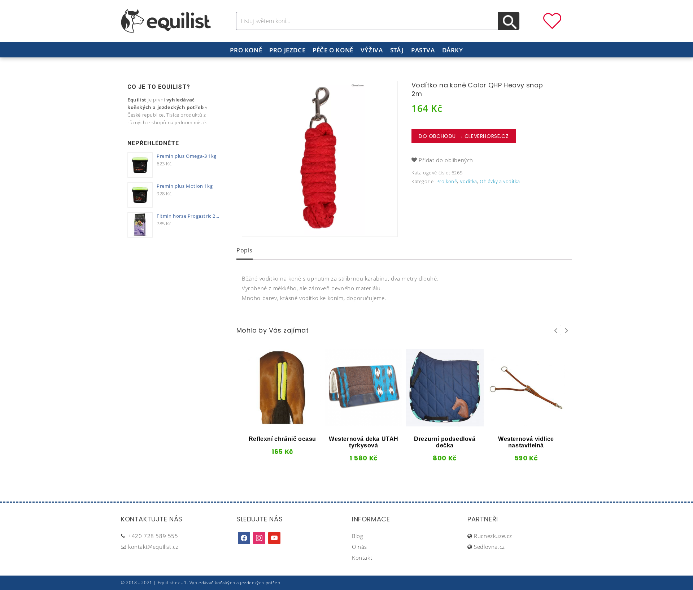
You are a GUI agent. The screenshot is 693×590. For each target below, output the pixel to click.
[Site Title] (166, 20)
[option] (320, 159)
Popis (244, 250)
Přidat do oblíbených (446, 160)
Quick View (270, 424)
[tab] (244, 251)
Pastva (423, 50)
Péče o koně (333, 50)
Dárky (452, 50)
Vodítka (468, 181)
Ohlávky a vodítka (500, 181)
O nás (359, 546)
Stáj (397, 50)
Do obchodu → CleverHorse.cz (464, 136)
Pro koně (246, 50)
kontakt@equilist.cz (153, 546)
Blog (357, 535)
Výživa (372, 50)
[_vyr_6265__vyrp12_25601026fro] (319, 159)
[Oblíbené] (552, 20)
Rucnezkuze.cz (493, 535)
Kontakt (362, 557)
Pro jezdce (287, 50)
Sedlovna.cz (489, 546)
